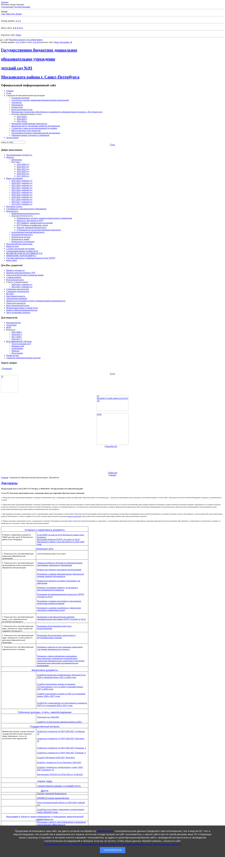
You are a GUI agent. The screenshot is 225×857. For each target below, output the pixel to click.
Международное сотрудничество (26, 130)
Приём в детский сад (15, 270)
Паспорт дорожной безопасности (31, 227)
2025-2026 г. (22, 116)
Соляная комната (13, 277)
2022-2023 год (23, 169)
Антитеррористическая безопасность (27, 232)
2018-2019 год (23, 174)
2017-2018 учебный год (21, 199)
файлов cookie (105, 831)
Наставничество (13, 323)
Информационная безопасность (25, 213)
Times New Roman (14, 14)
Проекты (15, 351)
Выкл (18, 35)
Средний (18, 7)
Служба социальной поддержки (20, 248)
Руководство (17, 107)
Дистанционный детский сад (19, 155)
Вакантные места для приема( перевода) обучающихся (35, 126)
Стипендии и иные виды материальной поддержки (34, 128)
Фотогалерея (17, 353)
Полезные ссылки (14, 206)
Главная (9, 91)
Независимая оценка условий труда (22, 308)
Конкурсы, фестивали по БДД (30, 220)
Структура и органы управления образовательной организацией (40, 100)
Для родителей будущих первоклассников (24, 275)
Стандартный (7, 7)
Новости (10, 157)
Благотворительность (15, 296)
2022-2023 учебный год (21, 188)
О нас (8, 93)
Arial (3, 14)
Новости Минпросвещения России (21, 310)
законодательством (74, 516)
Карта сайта (11, 260)
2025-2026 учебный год (21, 181)
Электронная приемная (16, 298)
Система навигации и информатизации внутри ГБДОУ (30, 258)
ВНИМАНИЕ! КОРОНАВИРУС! (21, 256)
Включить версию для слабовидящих (25, 40)
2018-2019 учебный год (21, 197)
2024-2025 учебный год (21, 183)
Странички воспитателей (17, 289)
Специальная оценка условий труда (22, 251)
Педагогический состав (21, 109)
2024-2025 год (23, 167)
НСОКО (10, 294)
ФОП (8, 327)
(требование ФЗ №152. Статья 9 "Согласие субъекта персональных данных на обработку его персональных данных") (112, 844)
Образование (17, 105)
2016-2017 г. (16, 339)
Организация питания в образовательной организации (35, 133)
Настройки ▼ (66, 42)
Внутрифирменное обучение (19, 341)
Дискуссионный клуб (21, 344)
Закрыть (4, 2)
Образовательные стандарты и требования (30, 135)
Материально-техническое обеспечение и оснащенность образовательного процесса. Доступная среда (56, 112)
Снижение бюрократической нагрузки (23, 358)
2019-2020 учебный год (21, 195)
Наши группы (12, 246)
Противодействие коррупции (19, 244)
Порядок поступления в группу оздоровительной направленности (35, 301)
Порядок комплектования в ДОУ (20, 273)
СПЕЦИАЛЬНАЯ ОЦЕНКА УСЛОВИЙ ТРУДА (59, 786)
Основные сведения (20, 98)
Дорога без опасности (16, 303)
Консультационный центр (17, 305)
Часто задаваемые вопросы (18, 312)
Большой (26, 7)
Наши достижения (14, 178)
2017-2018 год (23, 176)
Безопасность (12, 211)
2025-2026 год (23, 164)
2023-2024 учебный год (21, 185)
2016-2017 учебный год (21, 202)
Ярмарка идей (17, 346)
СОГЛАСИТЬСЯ (112, 850)
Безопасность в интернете (23, 241)
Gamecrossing (17, 348)
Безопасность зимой (20, 239)
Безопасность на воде (20, 237)
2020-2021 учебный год (21, 192)
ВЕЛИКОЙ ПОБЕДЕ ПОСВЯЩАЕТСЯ (24, 253)
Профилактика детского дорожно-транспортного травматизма (44, 218)
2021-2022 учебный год (21, 190)
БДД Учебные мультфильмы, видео (32, 225)
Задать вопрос (12, 138)
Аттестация (11, 325)
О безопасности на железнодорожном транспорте (39, 230)
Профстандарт (12, 355)
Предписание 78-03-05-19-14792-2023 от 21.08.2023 (60, 774)
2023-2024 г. (22, 121)
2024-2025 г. (22, 119)
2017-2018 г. (16, 337)
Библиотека (16, 159)
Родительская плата (15, 280)
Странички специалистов (17, 291)
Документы (16, 102)
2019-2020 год (23, 171)
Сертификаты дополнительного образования (26, 209)
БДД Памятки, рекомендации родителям (35, 223)
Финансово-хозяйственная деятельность (29, 123)
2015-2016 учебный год (21, 204)
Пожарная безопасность (22, 234)
